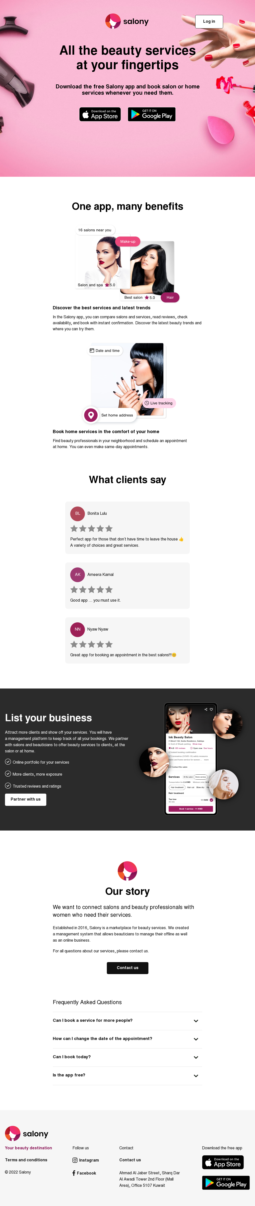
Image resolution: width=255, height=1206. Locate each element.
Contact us (127, 968)
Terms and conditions (26, 1160)
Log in (209, 22)
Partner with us (26, 800)
